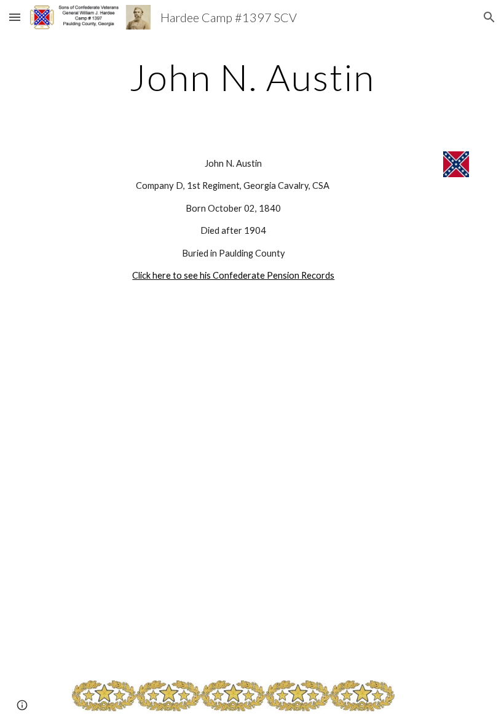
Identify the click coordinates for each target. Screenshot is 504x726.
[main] (252, 77)
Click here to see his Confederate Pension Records (233, 275)
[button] (15, 17)
